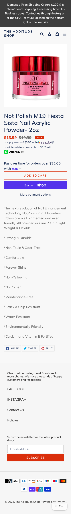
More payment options (35, 194)
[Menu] (65, 33)
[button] (29, 142)
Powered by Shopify (53, 501)
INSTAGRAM (16, 399)
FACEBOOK (16, 389)
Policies (13, 420)
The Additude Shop (18, 33)
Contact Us (15, 410)
